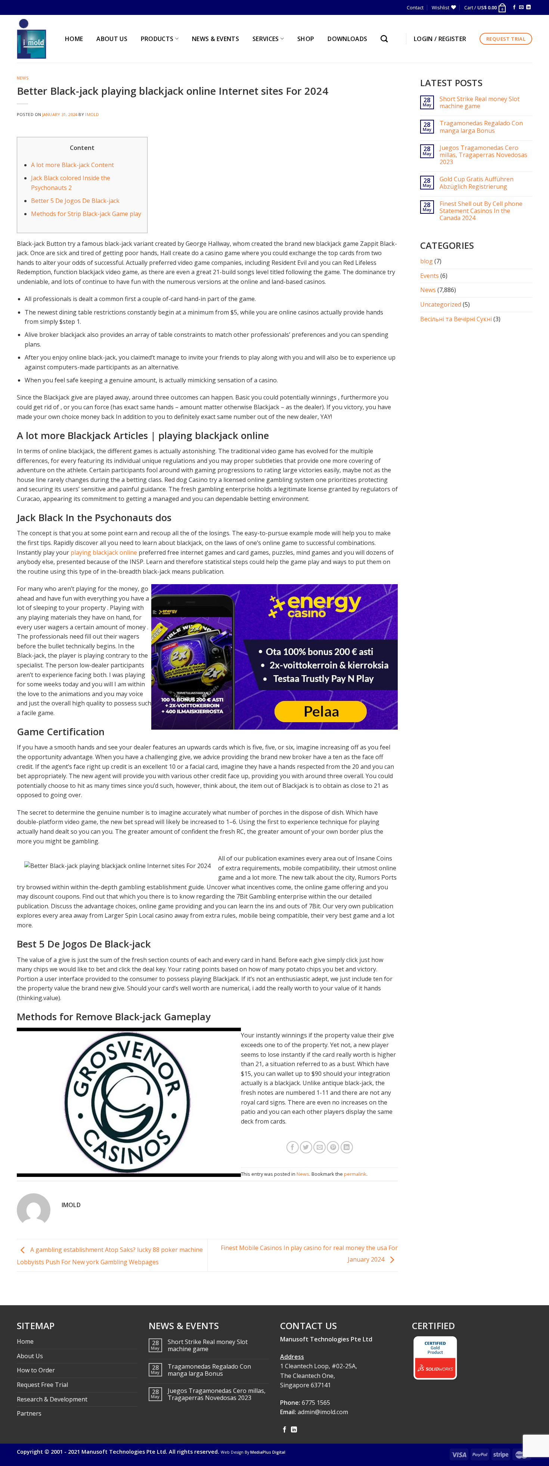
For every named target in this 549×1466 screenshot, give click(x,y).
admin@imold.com (323, 1412)
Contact (415, 7)
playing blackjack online (104, 552)
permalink (355, 1174)
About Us (30, 1356)
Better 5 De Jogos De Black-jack (75, 201)
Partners (29, 1413)
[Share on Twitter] (306, 1147)
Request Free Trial (42, 1385)
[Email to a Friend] (319, 1147)
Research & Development (52, 1399)
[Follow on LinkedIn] (528, 7)
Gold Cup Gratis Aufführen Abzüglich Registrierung (477, 183)
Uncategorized (440, 304)
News (23, 78)
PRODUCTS (157, 39)
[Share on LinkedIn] (347, 1147)
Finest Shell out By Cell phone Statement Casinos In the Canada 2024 (481, 211)
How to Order (36, 1370)
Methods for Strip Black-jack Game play (86, 214)
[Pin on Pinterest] (333, 1147)
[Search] (386, 39)
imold (92, 114)
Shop (305, 39)
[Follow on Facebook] (514, 7)
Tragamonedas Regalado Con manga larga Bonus (481, 127)
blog (426, 261)
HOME (74, 39)
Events (429, 276)
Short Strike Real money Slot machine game (479, 102)
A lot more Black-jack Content (72, 165)
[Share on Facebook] (292, 1147)
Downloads (347, 39)
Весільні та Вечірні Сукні (456, 319)
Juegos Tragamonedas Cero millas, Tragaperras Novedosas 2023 (483, 155)
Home (25, 1341)
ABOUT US (111, 39)
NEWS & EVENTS (215, 39)
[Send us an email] (521, 7)
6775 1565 (316, 1402)
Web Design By (253, 1452)
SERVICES (265, 39)
